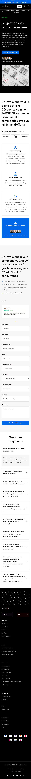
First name (5, 324)
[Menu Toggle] (11, 6)
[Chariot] (28, 6)
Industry (4, 394)
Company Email (6, 344)
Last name (5, 334)
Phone (4, 354)
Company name (7, 364)
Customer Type (6, 384)
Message (4, 405)
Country (4, 374)
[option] (2, 775)
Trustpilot (4, 301)
